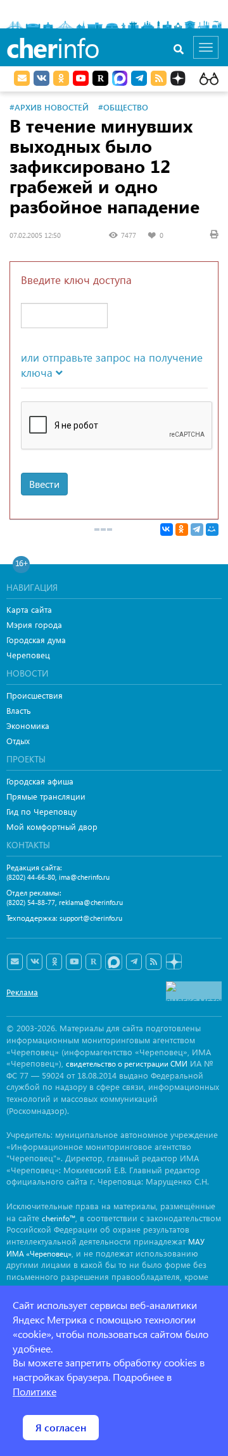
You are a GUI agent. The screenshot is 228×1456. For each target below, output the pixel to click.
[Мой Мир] (212, 529)
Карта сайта (29, 609)
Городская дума (36, 639)
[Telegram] (197, 529)
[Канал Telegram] (134, 962)
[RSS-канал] (154, 962)
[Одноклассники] (181, 529)
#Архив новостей (49, 107)
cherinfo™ (58, 1218)
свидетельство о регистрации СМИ (126, 1063)
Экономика (27, 725)
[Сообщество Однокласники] (61, 78)
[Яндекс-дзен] (173, 962)
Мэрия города (34, 624)
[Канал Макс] (119, 79)
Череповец (28, 654)
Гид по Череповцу (41, 811)
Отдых (18, 740)
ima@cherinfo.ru (84, 877)
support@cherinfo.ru (91, 918)
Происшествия (34, 695)
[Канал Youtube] (81, 78)
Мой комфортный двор (52, 826)
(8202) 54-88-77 (30, 902)
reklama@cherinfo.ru (91, 902)
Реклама (22, 991)
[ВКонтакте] (166, 529)
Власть (18, 710)
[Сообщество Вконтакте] (34, 962)
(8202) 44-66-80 (30, 877)
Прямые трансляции (46, 796)
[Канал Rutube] (100, 78)
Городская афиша (39, 781)
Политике (34, 1391)
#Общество (123, 107)
